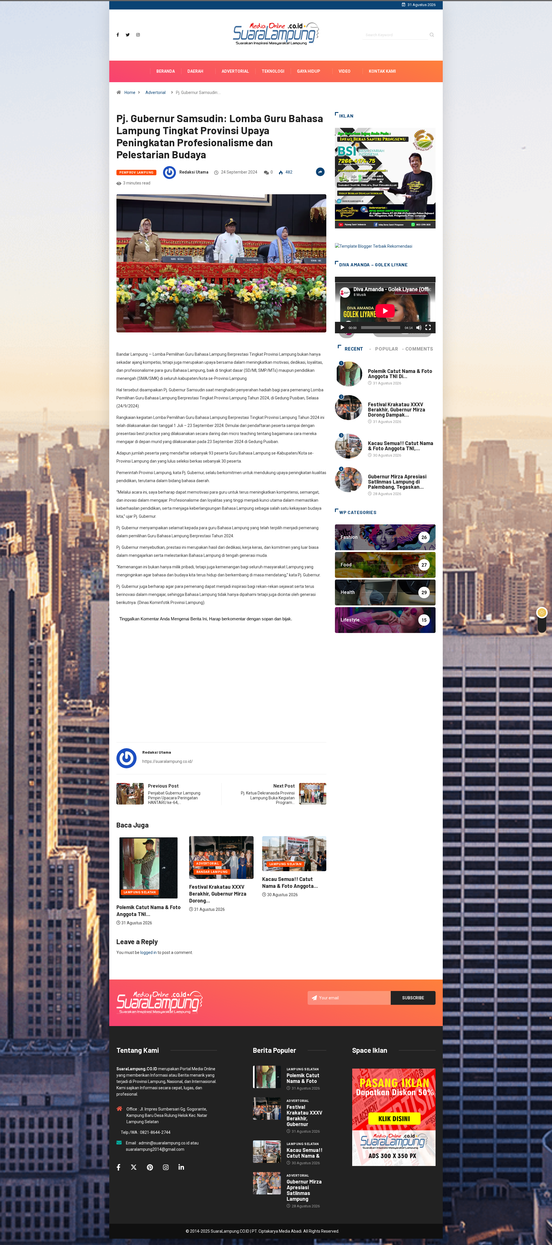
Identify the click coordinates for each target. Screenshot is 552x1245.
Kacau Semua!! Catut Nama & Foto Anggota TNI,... (400, 445)
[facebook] (117, 35)
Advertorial (235, 71)
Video (344, 71)
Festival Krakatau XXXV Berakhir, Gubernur (304, 1115)
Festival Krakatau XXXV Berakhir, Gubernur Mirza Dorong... (145, 894)
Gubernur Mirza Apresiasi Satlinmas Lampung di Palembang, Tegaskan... (397, 481)
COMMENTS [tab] (419, 349)
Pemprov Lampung (136, 172)
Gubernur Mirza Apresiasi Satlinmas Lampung (304, 1190)
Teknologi (273, 71)
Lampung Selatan (212, 864)
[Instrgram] (138, 35)
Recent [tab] (354, 349)
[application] (385, 305)
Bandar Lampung (139, 872)
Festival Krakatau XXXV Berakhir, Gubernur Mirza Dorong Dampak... (396, 409)
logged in (148, 952)
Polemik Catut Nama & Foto (303, 1078)
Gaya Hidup (308, 71)
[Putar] (342, 327)
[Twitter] (128, 35)
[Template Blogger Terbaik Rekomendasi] (373, 246)
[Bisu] (419, 327)
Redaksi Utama (193, 172)
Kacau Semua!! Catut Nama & (305, 1153)
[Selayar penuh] (428, 327)
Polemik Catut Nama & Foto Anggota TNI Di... (400, 373)
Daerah (195, 71)
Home (129, 92)
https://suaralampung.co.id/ (167, 761)
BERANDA (165, 71)
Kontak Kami (382, 71)
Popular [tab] (386, 349)
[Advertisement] (221, 693)
